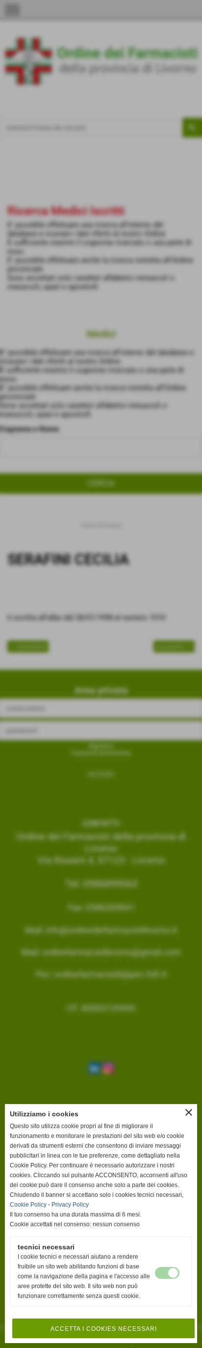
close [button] (189, 1112)
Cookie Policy (28, 1204)
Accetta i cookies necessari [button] (103, 1328)
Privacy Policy (70, 1204)
